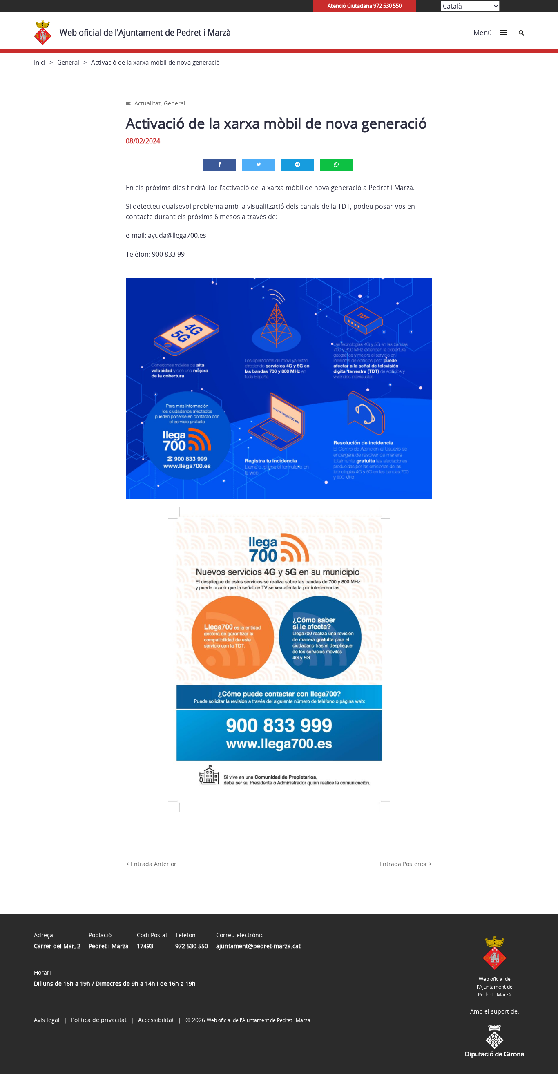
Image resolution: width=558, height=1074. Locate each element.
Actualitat (147, 103)
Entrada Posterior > (405, 864)
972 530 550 (191, 946)
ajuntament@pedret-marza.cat (258, 946)
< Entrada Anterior (151, 864)
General (68, 62)
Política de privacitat (99, 1020)
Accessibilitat (156, 1020)
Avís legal (47, 1020)
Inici (39, 62)
